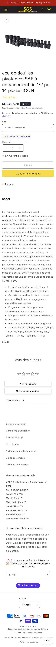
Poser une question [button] (29, 391)
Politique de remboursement (21, 451)
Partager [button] (9, 184)
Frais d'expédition (9, 108)
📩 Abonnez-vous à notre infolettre (28, 560)
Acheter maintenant (28, 173)
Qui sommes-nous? (16, 424)
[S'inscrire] (46, 574)
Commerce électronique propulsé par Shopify (28, 629)
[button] (6, 9)
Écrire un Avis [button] (29, 383)
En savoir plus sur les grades (17, 136)
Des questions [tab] (13, 400)
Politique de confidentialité (17, 637)
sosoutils (32, 626)
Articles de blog (14, 437)
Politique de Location (17, 464)
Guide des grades (15, 458)
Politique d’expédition (29, 642)
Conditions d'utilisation (18, 430)
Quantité (6, 142)
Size (4, 121)
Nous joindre (12, 444)
